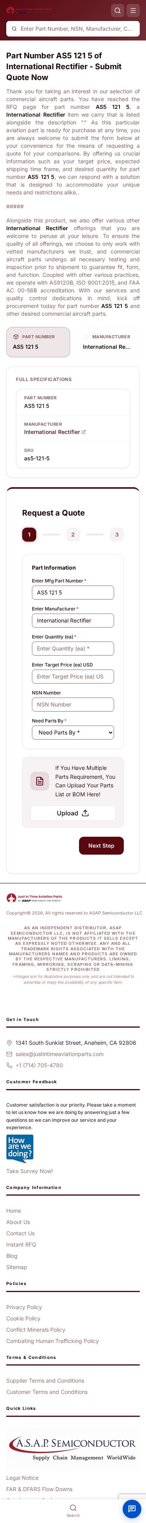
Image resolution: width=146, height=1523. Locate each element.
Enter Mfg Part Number (59, 581)
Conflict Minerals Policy (35, 1329)
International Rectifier (52, 431)
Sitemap (16, 1267)
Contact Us (20, 1233)
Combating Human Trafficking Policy (52, 1341)
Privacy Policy (24, 1307)
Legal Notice (22, 1477)
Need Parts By (49, 721)
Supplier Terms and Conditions (45, 1380)
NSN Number (46, 693)
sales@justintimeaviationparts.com (60, 1054)
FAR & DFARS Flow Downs (39, 1489)
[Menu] (133, 10)
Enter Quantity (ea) (54, 637)
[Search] (117, 10)
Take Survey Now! (29, 1171)
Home (13, 1210)
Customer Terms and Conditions (47, 1391)
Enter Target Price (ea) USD (62, 665)
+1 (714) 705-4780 (39, 1065)
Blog (12, 1255)
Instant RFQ (21, 1244)
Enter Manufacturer (55, 609)
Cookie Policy (23, 1318)
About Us (18, 1222)
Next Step (101, 845)
